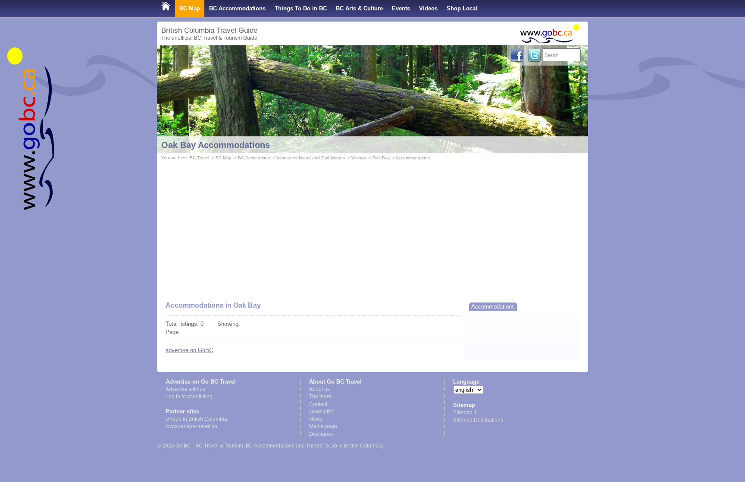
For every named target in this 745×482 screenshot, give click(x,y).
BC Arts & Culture (359, 8)
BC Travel (199, 157)
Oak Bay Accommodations (215, 145)
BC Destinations (254, 157)
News (315, 419)
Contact (318, 404)
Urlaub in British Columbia (196, 419)
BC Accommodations (237, 8)
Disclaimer (321, 434)
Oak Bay (381, 157)
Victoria (358, 157)
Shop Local (462, 8)
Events (401, 8)
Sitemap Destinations (478, 419)
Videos (428, 8)
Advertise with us (185, 389)
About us (319, 389)
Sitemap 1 (465, 412)
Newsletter (321, 411)
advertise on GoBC (189, 350)
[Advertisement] (372, 227)
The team (320, 396)
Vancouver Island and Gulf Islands (310, 157)
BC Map (189, 8)
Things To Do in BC (301, 8)
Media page (323, 426)
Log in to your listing (189, 396)
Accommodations (413, 157)
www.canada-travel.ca (191, 426)
